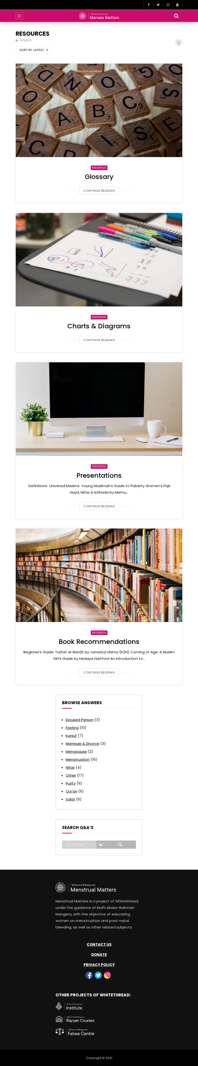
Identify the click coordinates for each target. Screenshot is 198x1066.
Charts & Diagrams (99, 326)
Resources (99, 168)
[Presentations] (99, 409)
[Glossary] (99, 110)
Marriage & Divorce (82, 743)
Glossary (99, 176)
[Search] (176, 16)
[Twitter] (158, 5)
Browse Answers (82, 703)
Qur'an (71, 791)
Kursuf (71, 735)
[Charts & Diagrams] (99, 259)
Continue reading (99, 190)
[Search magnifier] (120, 845)
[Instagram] (168, 5)
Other (71, 775)
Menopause (76, 751)
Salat (70, 799)
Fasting (72, 727)
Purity (71, 783)
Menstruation (78, 759)
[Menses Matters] (99, 16)
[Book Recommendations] (99, 575)
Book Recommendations (99, 641)
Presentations (99, 475)
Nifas (70, 767)
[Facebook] (148, 5)
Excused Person (79, 719)
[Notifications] (177, 5)
